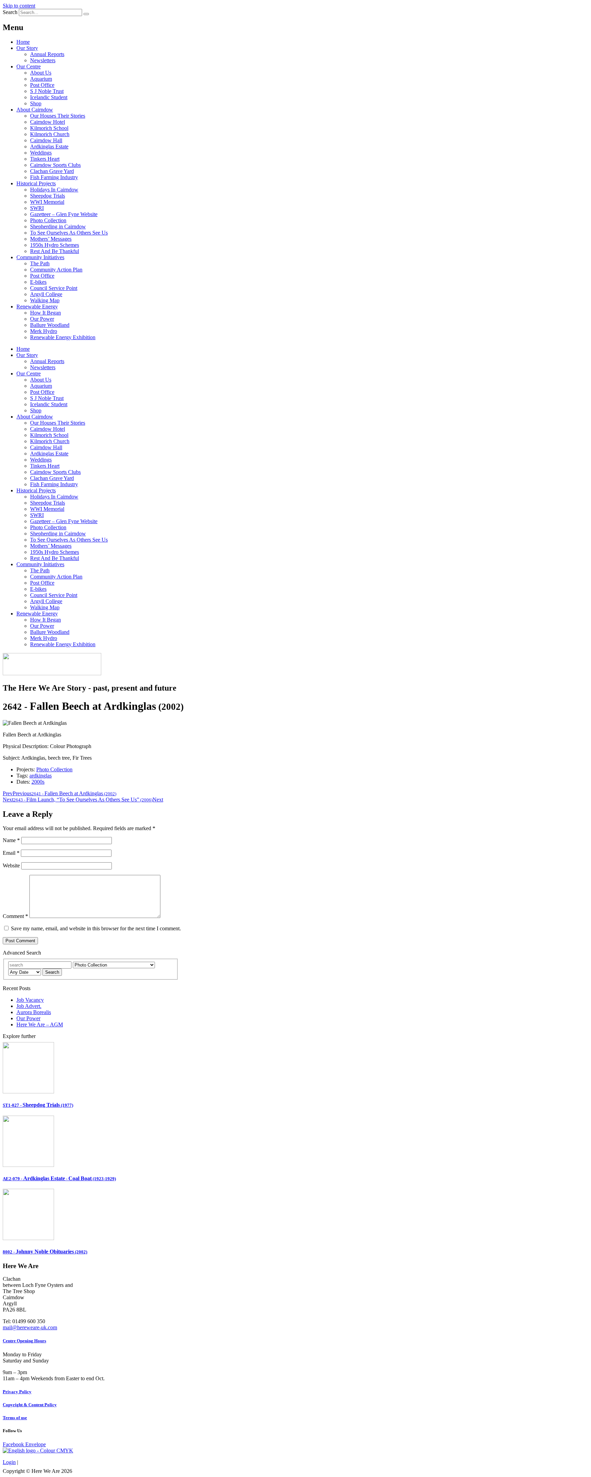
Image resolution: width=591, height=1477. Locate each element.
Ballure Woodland (49, 325)
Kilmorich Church (49, 134)
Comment (15, 916)
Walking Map (45, 300)
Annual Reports (47, 54)
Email (11, 853)
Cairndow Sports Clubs (55, 165)
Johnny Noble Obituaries (45, 1251)
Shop (35, 103)
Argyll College (46, 294)
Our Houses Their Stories (57, 116)
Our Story (27, 48)
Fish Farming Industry (54, 177)
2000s (37, 782)
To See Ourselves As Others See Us (69, 233)
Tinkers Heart (45, 159)
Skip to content (19, 6)
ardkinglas (40, 776)
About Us (40, 73)
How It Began (45, 313)
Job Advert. (28, 1006)
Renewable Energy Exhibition (62, 337)
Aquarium (41, 79)
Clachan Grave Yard (52, 171)
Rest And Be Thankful (54, 251)
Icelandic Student (48, 97)
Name (11, 840)
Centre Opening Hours (24, 1340)
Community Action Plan (56, 269)
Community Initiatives (40, 257)
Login (9, 1462)
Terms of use (15, 1417)
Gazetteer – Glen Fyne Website (63, 214)
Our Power (42, 319)
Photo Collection (48, 220)
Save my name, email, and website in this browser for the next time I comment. (96, 928)
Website (11, 865)
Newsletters (42, 60)
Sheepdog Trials (47, 196)
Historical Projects (36, 183)
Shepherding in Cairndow (58, 226)
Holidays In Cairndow (54, 189)
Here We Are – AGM (39, 1024)
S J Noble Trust (47, 91)
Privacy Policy (17, 1391)
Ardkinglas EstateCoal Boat (59, 1178)
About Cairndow (34, 109)
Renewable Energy (37, 306)
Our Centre (28, 66)
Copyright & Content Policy (30, 1404)
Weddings (41, 153)
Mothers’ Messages (50, 239)
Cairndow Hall (46, 140)
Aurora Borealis (33, 1012)
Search (10, 12)
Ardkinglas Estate (49, 146)
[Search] (86, 14)
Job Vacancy (30, 1000)
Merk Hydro (43, 331)
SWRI (37, 208)
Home (23, 42)
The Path (40, 263)
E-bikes (38, 282)
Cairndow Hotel (47, 122)
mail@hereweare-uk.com (30, 1327)
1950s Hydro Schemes (54, 245)
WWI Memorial (47, 202)
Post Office (42, 85)
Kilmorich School (49, 128)
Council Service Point (53, 288)
